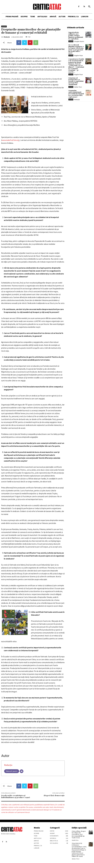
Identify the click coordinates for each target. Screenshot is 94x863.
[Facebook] (79, 6)
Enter (71, 41)
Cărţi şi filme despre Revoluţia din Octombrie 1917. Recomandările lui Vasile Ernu (79, 834)
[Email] (21, 771)
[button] (89, 7)
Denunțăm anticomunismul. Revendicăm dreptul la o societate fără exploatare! (76, 94)
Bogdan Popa (78, 55)
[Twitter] (24, 42)
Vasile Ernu (75, 840)
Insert (4, 26)
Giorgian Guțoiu (79, 41)
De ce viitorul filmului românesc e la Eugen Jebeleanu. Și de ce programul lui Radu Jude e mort (76, 49)
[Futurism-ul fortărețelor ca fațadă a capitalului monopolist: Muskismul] (88, 80)
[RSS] (84, 6)
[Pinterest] (30, 42)
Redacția (7, 37)
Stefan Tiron (78, 87)
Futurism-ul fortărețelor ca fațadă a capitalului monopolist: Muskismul (75, 81)
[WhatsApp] (35, 42)
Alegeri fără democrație (54, 795)
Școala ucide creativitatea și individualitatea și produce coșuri (15, 796)
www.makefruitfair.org (10, 140)
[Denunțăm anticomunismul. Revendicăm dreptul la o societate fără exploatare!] (88, 93)
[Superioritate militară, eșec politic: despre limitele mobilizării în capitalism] (88, 35)
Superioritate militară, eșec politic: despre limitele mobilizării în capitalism (75, 36)
